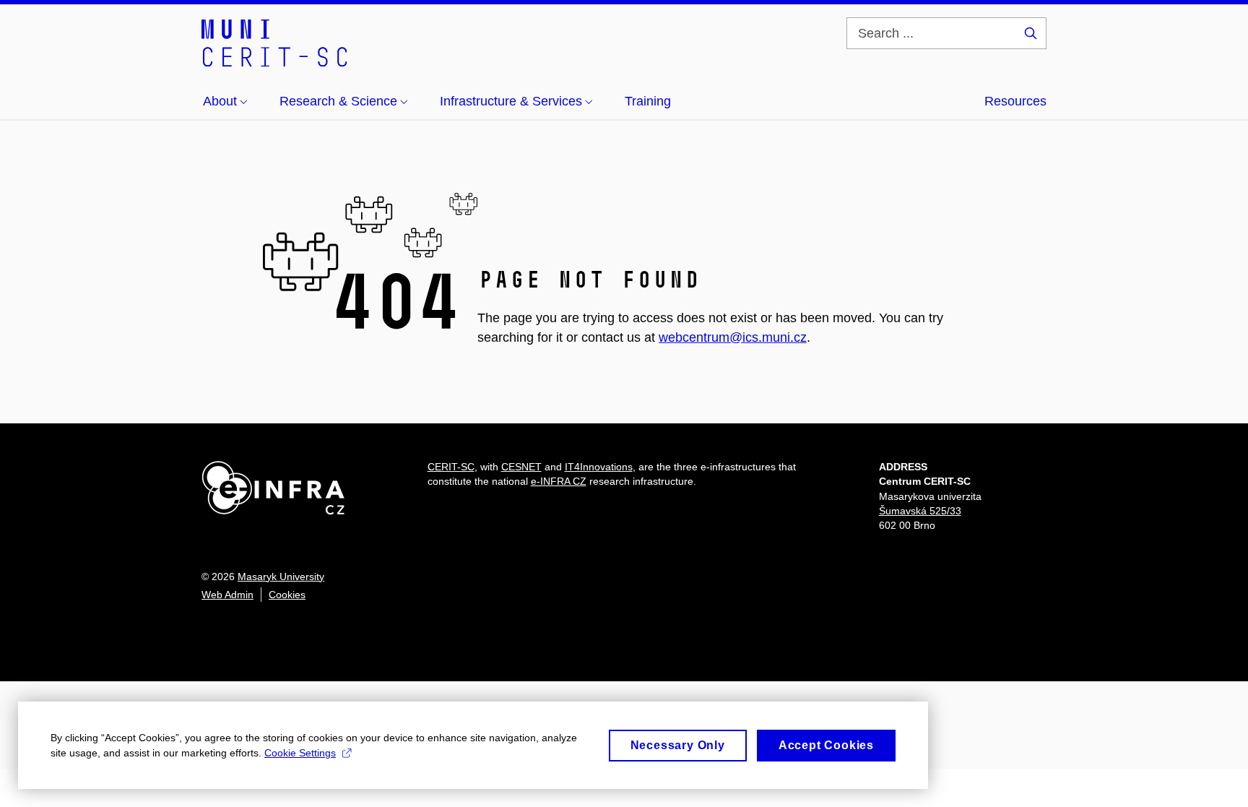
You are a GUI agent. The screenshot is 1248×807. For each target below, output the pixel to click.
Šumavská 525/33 (920, 511)
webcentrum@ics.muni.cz (733, 336)
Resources (1015, 101)
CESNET (521, 466)
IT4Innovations (599, 466)
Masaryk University (281, 576)
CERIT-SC (451, 466)
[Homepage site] (274, 41)
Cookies (287, 594)
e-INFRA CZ (558, 481)
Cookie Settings (300, 753)
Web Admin (228, 594)
